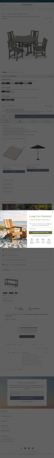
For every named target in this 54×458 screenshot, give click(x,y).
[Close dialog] (52, 212)
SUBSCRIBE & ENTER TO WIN (40, 232)
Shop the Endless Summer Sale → (40, 220)
